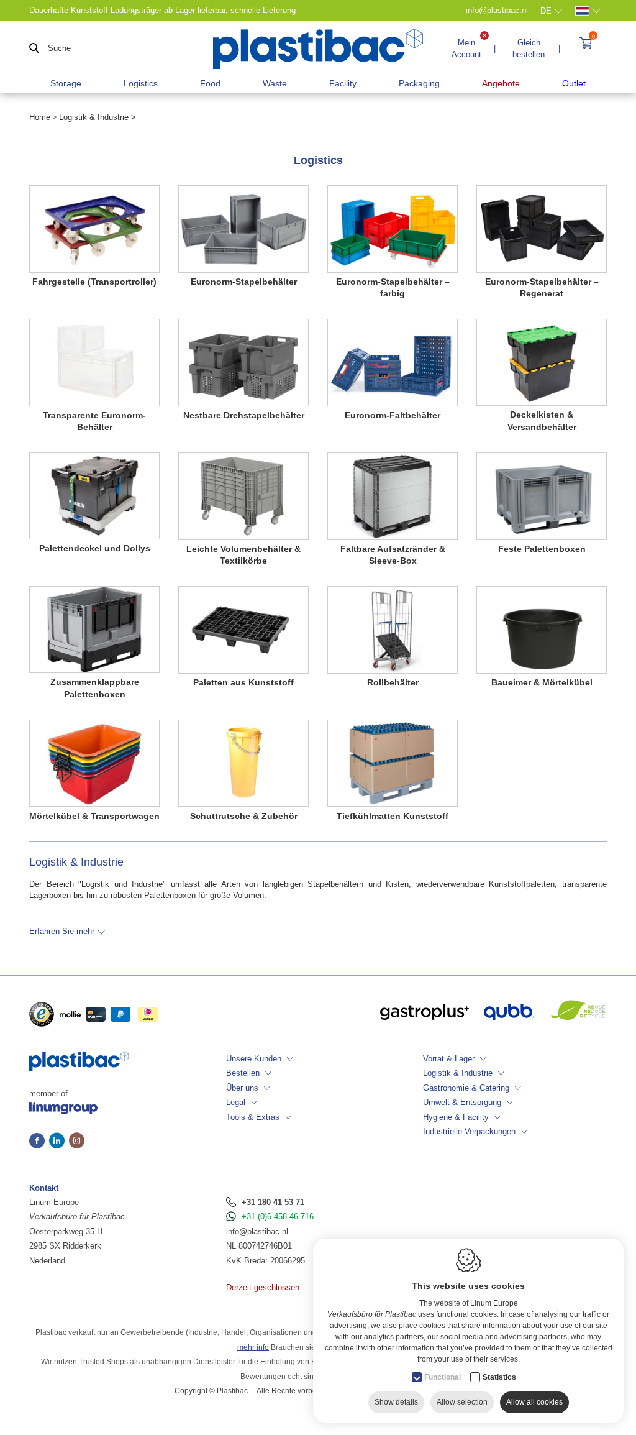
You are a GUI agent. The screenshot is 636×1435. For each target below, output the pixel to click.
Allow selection (462, 1402)
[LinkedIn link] (59, 1141)
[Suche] (34, 48)
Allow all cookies (534, 1402)
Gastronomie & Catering (466, 1088)
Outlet (574, 83)
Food (210, 83)
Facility (343, 83)
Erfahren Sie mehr (61, 931)
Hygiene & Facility (456, 1117)
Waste (275, 83)
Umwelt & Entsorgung (462, 1102)
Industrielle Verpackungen (469, 1131)
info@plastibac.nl (257, 1231)
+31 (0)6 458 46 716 (278, 1216)
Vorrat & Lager (449, 1058)
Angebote (501, 83)
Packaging (419, 83)
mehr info (253, 1347)
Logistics (141, 83)
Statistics (499, 1377)
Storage (65, 83)
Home (39, 117)
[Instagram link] (76, 1141)
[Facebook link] (39, 1141)
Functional (442, 1377)
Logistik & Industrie (458, 1073)
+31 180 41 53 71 (273, 1202)
